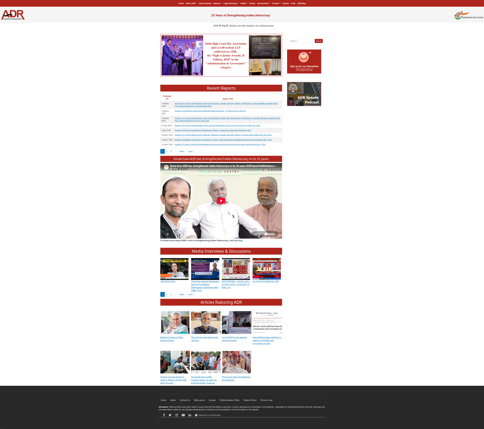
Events (252, 3)
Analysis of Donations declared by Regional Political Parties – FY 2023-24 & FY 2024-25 (210, 111)
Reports (216, 3)
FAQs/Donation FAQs (229, 400)
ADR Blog (301, 3)
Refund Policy (250, 400)
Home (181, 3)
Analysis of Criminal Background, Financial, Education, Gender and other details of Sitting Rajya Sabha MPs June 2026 (223, 135)
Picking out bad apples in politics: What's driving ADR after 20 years (173, 380)
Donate (286, 3)
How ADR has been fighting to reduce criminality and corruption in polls (267, 340)
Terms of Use (266, 400)
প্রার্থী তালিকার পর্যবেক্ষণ (168, 281)
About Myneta (205, 3)
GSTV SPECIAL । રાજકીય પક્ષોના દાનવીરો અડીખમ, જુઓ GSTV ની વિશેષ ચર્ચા (236, 284)
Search (319, 41)
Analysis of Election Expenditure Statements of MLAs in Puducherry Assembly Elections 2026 (213, 130)
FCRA (293, 3)
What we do (199, 400)
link (241, 240)
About (173, 400)
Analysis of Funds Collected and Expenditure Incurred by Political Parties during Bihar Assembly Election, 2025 (220, 144)
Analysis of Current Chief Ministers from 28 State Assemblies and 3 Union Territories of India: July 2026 (217, 125)
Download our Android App (208, 415)
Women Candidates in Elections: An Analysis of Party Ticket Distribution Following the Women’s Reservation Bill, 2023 (223, 140)
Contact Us (185, 400)
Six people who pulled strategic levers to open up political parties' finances (204, 380)
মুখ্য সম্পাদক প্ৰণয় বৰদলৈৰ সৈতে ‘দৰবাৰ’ (266, 281)
